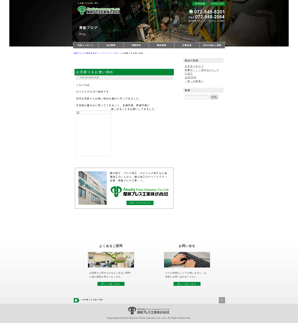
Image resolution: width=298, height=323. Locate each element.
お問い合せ (187, 246)
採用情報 (200, 3)
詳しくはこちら (110, 284)
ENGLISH (218, 3)
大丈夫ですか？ (194, 66)
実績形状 (136, 45)
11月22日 (190, 77)
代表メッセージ (86, 45)
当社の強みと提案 (212, 45)
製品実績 (161, 45)
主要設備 (186, 45)
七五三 (189, 73)
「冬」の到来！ (194, 81)
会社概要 (110, 45)
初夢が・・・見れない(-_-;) (202, 70)
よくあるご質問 (111, 246)
